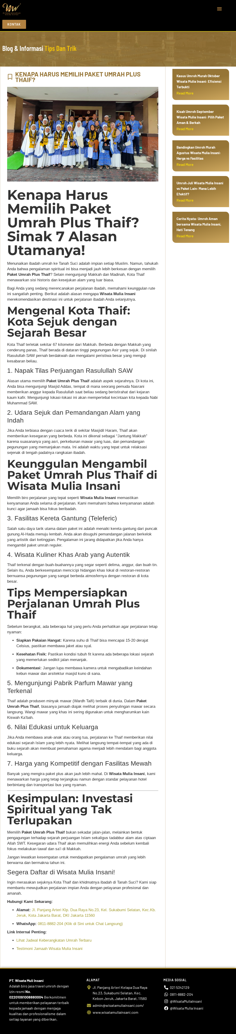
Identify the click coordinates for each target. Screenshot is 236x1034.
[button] (219, 8)
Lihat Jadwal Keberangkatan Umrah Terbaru (53, 940)
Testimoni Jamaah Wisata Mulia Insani (49, 948)
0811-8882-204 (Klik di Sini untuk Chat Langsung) (80, 924)
